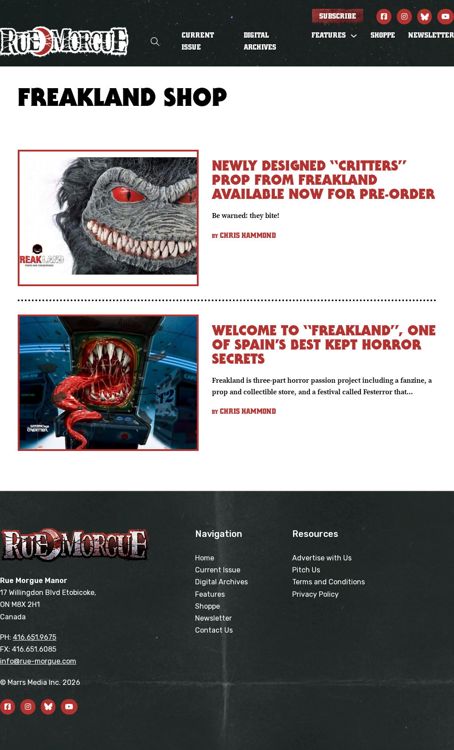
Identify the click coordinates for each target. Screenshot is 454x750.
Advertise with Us (322, 558)
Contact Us (214, 630)
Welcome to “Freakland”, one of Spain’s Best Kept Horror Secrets (324, 344)
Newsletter (431, 35)
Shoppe (383, 35)
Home (204, 558)
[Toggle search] (155, 42)
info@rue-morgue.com (38, 661)
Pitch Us (306, 570)
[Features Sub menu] (353, 35)
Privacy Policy (315, 594)
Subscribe (337, 16)
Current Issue (198, 41)
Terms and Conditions (328, 582)
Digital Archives (260, 41)
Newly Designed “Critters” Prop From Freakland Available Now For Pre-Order (323, 179)
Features (210, 594)
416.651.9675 (34, 637)
